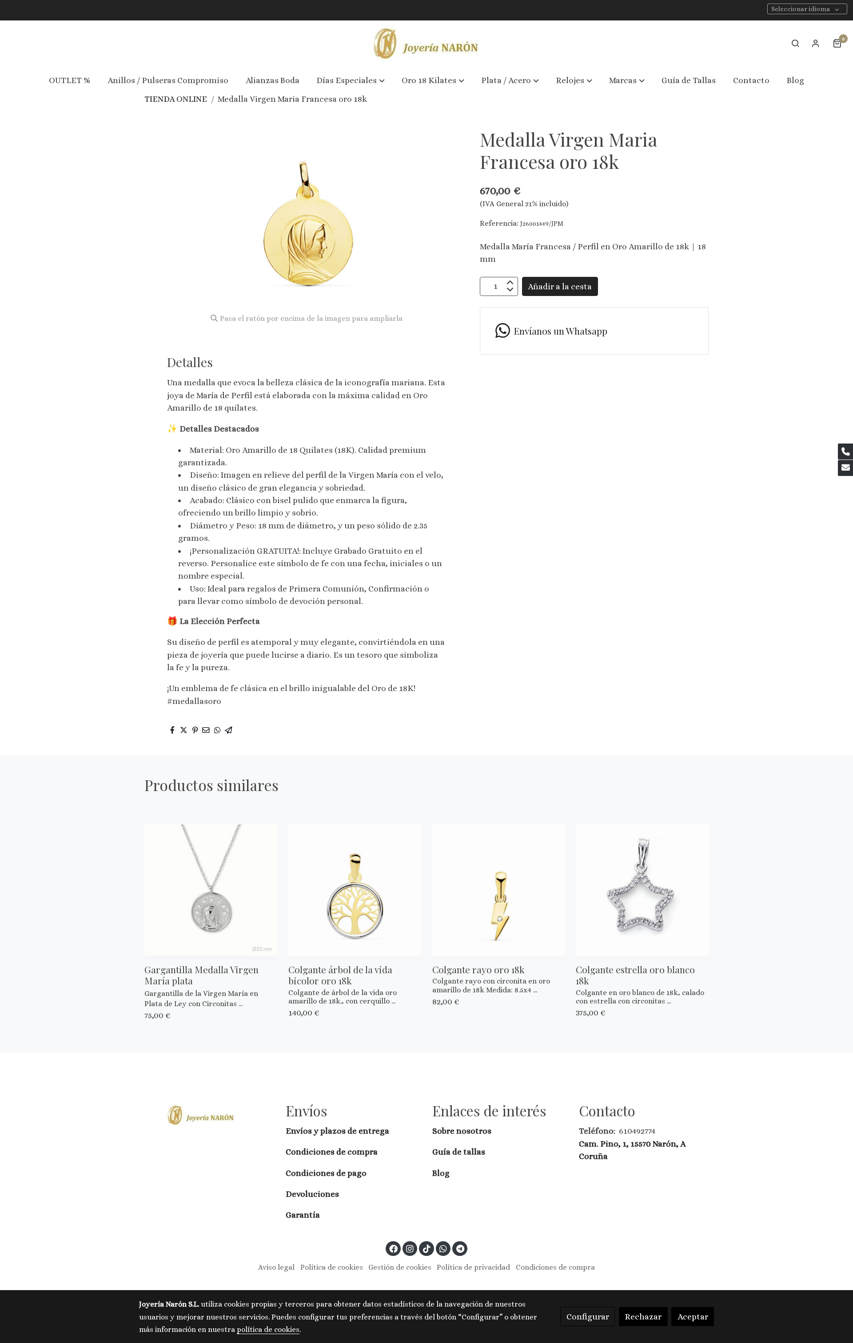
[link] (426, 43)
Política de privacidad (473, 1267)
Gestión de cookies (399, 1267)
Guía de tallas (458, 1151)
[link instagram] (410, 1248)
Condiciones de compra (332, 1151)
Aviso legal (276, 1267)
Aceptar (693, 1316)
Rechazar (643, 1316)
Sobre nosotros (462, 1130)
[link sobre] (206, 1115)
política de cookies (268, 1329)
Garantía (303, 1214)
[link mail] (845, 468)
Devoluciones (312, 1194)
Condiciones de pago (326, 1173)
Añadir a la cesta (560, 286)
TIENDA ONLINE (175, 99)
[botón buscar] (795, 43)
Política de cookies (331, 1267)
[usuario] (815, 43)
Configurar (587, 1316)
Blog (441, 1173)
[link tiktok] (426, 1248)
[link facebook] (394, 1248)
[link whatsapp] (443, 1248)
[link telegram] (460, 1248)
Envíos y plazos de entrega (337, 1130)
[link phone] (845, 452)
